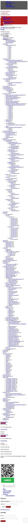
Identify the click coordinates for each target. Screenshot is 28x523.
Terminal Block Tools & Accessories (16, 124)
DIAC (9, 190)
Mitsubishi (8, 366)
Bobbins (8, 410)
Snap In (10, 70)
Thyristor (8, 189)
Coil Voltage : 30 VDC (10, 386)
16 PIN (10, 109)
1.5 (9, 46)
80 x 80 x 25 (13, 224)
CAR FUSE (8, 250)
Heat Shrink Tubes (10, 45)
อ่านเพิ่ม (2, 433)
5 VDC (9, 238)
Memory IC (8, 307)
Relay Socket (9, 119)
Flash (9, 313)
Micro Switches (9, 403)
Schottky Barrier (12, 151)
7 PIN (9, 129)
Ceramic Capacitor (10, 63)
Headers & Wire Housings (11, 101)
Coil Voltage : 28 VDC (10, 383)
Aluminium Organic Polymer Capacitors (17, 61)
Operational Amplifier (11, 317)
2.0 (9, 48)
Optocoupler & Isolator (11, 318)
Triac (9, 195)
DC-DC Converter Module (9, 132)
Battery (5, 39)
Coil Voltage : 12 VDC (10, 379)
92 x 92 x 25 (13, 236)
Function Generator (10, 284)
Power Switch (11, 333)
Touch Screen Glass (7, 408)
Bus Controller (11, 289)
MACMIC (8, 364)
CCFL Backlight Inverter (8, 78)
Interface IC (8, 286)
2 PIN (9, 111)
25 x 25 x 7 (13, 218)
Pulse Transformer (7, 376)
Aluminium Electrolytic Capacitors (13, 60)
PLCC (9, 122)
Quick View (3, 423)
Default (5, 138)
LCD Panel (5, 350)
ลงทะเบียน (3, 521)
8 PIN (9, 118)
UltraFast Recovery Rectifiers (15, 167)
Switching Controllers (13, 340)
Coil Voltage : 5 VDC (10, 388)
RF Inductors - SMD (10, 265)
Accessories (8, 214)
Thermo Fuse (9, 257)
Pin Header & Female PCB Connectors (14, 104)
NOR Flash (10, 315)
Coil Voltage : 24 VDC (10, 382)
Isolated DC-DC (9, 133)
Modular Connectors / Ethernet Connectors (15, 103)
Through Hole (11, 66)
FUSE (4, 248)
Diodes (7, 141)
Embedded (8, 277)
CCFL (7, 80)
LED (7, 81)
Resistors (5, 392)
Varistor (5, 418)
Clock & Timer (9, 270)
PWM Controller (12, 335)
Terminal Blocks (9, 123)
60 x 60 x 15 (13, 221)
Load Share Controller (13, 330)
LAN (9, 296)
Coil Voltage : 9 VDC (10, 389)
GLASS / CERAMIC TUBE (11, 251)
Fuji (6, 358)
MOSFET (8, 179)
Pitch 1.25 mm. (9, 246)
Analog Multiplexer (10, 267)
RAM (9, 316)
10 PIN (10, 106)
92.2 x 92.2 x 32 (14, 225)
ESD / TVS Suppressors (11, 282)
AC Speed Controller (7, 37)
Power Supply (6, 374)
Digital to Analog (9, 276)
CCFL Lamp (5, 86)
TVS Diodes (11, 163)
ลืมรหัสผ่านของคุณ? (5, 509)
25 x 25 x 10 (13, 239)
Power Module (6, 353)
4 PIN (9, 128)
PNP (9, 208)
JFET (7, 177)
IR (6, 361)
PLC (4, 352)
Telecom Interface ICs (13, 304)
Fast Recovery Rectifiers (13, 143)
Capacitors (5, 58)
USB (7, 126)
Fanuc (7, 357)
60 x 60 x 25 (13, 223)
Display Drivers (11, 326)
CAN (9, 290)
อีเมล (2, 515)
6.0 (9, 56)
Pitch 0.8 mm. (9, 244)
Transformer (6, 409)
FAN (4, 213)
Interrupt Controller (12, 295)
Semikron (8, 369)
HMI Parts (5, 261)
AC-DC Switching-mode (13, 321)
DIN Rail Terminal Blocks (11, 98)
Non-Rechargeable (10, 41)
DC (6, 215)
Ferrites (5, 240)
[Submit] (3, 30)
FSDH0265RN (4, 440)
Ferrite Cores (9, 412)
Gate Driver (11, 327)
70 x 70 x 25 (13, 234)
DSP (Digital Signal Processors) (15, 279)
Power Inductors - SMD (11, 264)
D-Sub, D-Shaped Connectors (12, 97)
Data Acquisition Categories (12, 272)
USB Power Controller (13, 342)
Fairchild (8, 356)
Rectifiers (10, 149)
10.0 (9, 47)
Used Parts (5, 413)
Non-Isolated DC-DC (10, 134)
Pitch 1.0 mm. (9, 245)
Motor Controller (12, 331)
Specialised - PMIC (12, 337)
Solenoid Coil (6, 399)
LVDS (9, 297)
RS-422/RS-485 (11, 301)
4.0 (9, 53)
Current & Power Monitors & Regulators (17, 323)
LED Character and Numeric (14, 82)
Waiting (5, 419)
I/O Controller (11, 292)
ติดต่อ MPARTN (6, 19)
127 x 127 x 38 (14, 228)
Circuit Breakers (6, 87)
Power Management (10, 320)
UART (9, 305)
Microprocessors (12, 281)
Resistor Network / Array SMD (13, 393)
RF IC (7, 347)
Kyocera (7, 363)
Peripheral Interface (12, 299)
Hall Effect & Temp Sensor (9, 260)
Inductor (5, 262)
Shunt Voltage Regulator (13, 336)
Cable (4, 44)
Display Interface (12, 291)
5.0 (9, 55)
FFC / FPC (8, 100)
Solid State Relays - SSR (11, 391)
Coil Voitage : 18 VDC (10, 378)
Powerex (8, 367)
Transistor (8, 199)
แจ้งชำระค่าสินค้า (7, 18)
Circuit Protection (7, 88)
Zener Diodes (11, 170)
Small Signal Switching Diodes (15, 154)
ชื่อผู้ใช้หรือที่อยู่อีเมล (6, 501)
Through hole (11, 85)
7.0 (9, 57)
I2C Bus (10, 294)
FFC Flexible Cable (7, 241)
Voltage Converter (12, 343)
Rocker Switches (9, 406)
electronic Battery (10, 40)
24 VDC (10, 226)
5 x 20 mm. (10, 254)
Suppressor (10, 162)
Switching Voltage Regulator (14, 341)
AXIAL (7, 249)
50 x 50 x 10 (13, 220)
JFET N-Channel (12, 178)
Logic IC (7, 306)
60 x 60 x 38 (13, 233)
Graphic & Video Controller (12, 285)
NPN (9, 200)
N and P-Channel (12, 180)
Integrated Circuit (7, 266)
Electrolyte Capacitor (10, 67)
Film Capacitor (9, 72)
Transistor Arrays (10, 348)
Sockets (7, 121)
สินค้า (4, 16)
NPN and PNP (11, 204)
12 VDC (10, 216)
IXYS (7, 362)
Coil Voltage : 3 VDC (10, 384)
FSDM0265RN (4, 429)
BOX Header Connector (11, 96)
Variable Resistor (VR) (8, 414)
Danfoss (7, 355)
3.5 (9, 52)
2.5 (9, 50)
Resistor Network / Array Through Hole (15, 394)
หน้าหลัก (3, 27)
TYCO (7, 372)
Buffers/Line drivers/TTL (14, 287)
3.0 (9, 51)
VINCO (7, 373)
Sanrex (7, 368)
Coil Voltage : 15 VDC (10, 381)
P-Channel (10, 185)
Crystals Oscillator (7, 131)
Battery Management (13, 322)
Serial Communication (13, 302)
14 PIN (10, 108)
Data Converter (9, 274)
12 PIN (10, 107)
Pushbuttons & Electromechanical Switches (15, 404)
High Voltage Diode (12, 147)
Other (4, 351)
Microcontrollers (12, 280)
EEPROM (10, 311)
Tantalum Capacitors (10, 75)
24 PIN (10, 113)
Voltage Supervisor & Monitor (15, 346)
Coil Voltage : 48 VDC (10, 387)
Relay (4, 377)
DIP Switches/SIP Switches (12, 402)
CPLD (9, 308)
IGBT (7, 174)
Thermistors (8, 90)
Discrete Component (7, 139)
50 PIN (10, 117)
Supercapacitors (9, 73)
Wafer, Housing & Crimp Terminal (13, 127)
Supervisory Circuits (12, 338)
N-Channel (10, 182)
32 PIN (10, 114)
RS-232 (10, 300)
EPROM (10, 312)
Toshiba (7, 371)
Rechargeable (9, 42)
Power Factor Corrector (13, 332)
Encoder (5, 211)
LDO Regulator (11, 328)
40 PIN (10, 116)
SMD (9, 65)
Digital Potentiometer (11, 275)
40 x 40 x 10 (13, 219)
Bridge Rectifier (11, 142)
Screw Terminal (11, 62)
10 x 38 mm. (11, 253)
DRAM (10, 310)
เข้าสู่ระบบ (8, 506)
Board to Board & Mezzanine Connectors (15, 95)
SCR (9, 192)
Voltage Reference (12, 345)
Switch (4, 401)
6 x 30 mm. (10, 255)
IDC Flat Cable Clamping (11, 102)
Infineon (7, 359)
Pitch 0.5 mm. (9, 243)
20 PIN (10, 112)
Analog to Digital (9, 269)
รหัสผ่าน (3, 504)
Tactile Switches (9, 407)
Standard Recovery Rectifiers (14, 158)
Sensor (4, 398)
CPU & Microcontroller (11, 271)
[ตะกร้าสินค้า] (6, 23)
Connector (5, 93)
